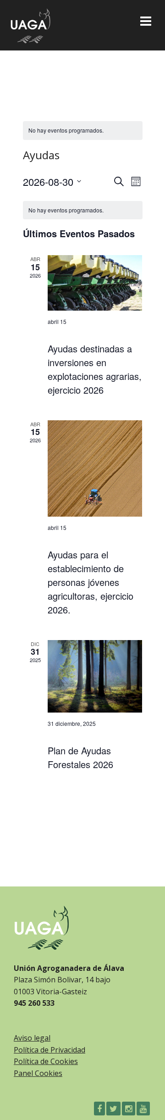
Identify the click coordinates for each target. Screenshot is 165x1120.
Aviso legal (32, 1038)
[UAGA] (30, 23)
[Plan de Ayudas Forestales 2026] (95, 676)
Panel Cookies (38, 1073)
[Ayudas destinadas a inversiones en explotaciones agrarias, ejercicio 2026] (95, 283)
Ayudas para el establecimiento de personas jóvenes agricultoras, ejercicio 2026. (90, 582)
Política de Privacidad (49, 1050)
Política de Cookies (46, 1061)
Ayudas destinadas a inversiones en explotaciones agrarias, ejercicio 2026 (95, 369)
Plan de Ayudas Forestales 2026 (80, 757)
